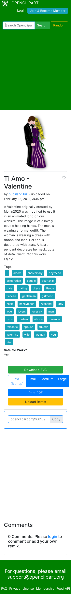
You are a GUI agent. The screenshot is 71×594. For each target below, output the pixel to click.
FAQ (4, 588)
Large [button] (62, 379)
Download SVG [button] (35, 370)
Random (59, 25)
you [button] (53, 334)
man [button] (51, 311)
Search (42, 25)
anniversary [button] (35, 273)
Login (21, 10)
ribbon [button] (38, 319)
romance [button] (54, 319)
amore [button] (17, 273)
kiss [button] (9, 342)
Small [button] (32, 379)
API (67, 588)
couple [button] (31, 280)
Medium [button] (47, 379)
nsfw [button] (10, 319)
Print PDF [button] (36, 393)
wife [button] (27, 334)
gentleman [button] (29, 296)
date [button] (9, 288)
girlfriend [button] (47, 296)
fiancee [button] (11, 296)
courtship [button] (48, 280)
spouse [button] (28, 326)
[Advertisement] (35, 69)
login (52, 536)
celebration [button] (14, 280)
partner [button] (23, 319)
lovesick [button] (37, 311)
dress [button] (36, 288)
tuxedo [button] (43, 326)
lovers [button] (22, 311)
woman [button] (40, 334)
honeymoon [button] (26, 303)
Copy (56, 419)
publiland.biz (18, 194)
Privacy (14, 588)
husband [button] (46, 303)
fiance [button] (50, 288)
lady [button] (60, 303)
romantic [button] (12, 326)
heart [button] (10, 303)
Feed (60, 588)
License (28, 588)
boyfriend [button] (55, 273)
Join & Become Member (47, 11)
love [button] (9, 311)
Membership (45, 588)
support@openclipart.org (35, 577)
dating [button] (23, 288)
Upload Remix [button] (35, 402)
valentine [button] (12, 334)
